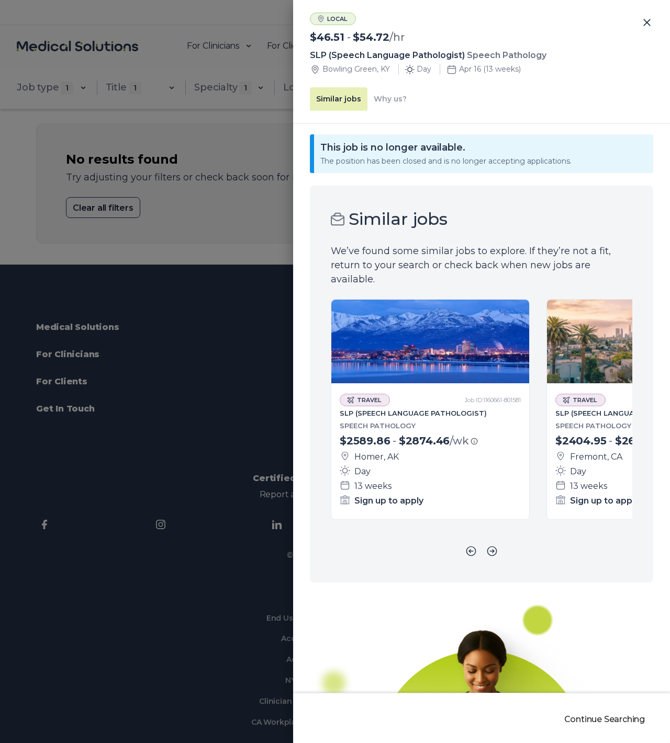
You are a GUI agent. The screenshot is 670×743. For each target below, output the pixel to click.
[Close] (646, 23)
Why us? (390, 99)
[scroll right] (492, 551)
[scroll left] (471, 551)
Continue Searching (604, 719)
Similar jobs (338, 99)
